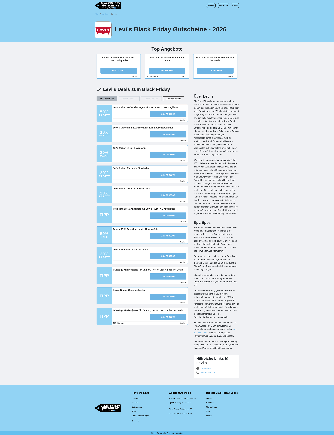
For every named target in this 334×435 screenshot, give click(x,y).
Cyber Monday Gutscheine (180, 402)
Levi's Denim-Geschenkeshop (129, 290)
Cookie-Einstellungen (140, 416)
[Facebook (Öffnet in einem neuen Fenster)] (132, 421)
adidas (209, 416)
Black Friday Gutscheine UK (180, 413)
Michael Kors (211, 407)
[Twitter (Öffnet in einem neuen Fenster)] (138, 421)
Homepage (205, 368)
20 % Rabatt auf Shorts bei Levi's (131, 188)
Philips (208, 398)
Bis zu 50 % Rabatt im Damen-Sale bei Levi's (215, 59)
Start (97, 14)
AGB (134, 411)
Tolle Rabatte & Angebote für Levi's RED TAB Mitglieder (144, 209)
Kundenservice (207, 372)
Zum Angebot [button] (119, 71)
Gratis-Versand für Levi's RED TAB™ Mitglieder (118, 59)
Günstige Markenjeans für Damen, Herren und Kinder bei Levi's (148, 269)
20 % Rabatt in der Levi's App (129, 148)
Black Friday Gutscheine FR (180, 409)
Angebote (223, 5)
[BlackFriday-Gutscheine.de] (108, 5)
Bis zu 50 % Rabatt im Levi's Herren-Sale (135, 229)
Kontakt (135, 402)
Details (134, 77)
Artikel (235, 5)
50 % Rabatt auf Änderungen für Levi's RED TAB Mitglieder (146, 107)
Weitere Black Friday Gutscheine (182, 398)
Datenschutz (137, 407)
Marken (210, 5)
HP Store (210, 402)
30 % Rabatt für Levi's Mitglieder (131, 168)
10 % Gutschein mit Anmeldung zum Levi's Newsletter (143, 127)
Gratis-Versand (151, 99)
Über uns (135, 398)
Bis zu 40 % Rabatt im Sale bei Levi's (167, 59)
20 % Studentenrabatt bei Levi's (130, 249)
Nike (208, 411)
